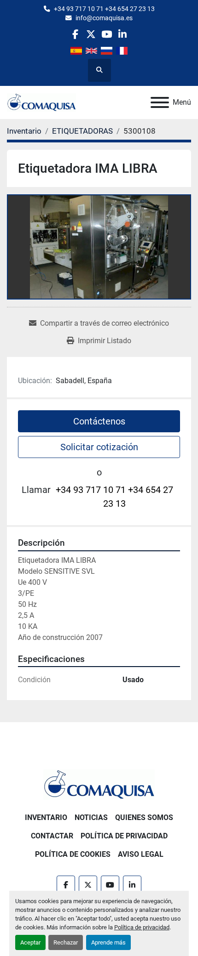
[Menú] (160, 102)
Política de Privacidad (124, 836)
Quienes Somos (144, 817)
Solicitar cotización (99, 447)
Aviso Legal (140, 854)
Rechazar (65, 942)
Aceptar (30, 942)
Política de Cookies (73, 854)
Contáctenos (99, 421)
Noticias (91, 817)
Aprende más (108, 942)
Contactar (52, 836)
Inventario (46, 817)
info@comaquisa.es (104, 18)
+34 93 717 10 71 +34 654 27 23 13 (104, 8)
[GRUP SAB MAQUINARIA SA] (99, 784)
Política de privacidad (141, 927)
